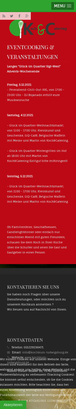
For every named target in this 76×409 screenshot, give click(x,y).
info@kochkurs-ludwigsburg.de (45, 352)
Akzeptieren (13, 405)
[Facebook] (19, 16)
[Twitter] (11, 16)
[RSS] (4, 16)
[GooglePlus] (27, 16)
